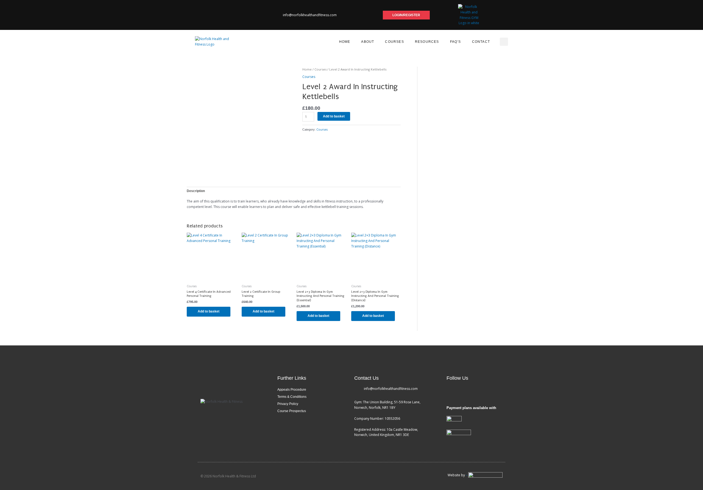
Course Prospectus (291, 411)
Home (344, 42)
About (367, 42)
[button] (504, 42)
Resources (427, 42)
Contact (481, 42)
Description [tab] (196, 191)
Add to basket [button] (208, 311)
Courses (394, 42)
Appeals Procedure (291, 390)
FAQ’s (455, 42)
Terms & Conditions (291, 397)
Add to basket (334, 116)
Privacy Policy (287, 404)
